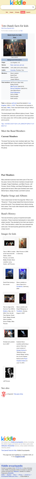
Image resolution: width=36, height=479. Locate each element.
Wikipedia (16, 471)
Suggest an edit (20, 456)
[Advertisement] (18, 18)
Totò (21, 30)
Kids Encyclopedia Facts (8, 28)
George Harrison (21, 350)
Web (7, 12)
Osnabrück (19, 286)
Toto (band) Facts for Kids (8, 450)
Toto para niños (18, 394)
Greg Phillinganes (15, 92)
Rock (11, 65)
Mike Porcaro (14, 86)
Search (33, 7)
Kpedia (23, 12)
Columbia (12, 70)
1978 (13, 105)
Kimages (17, 12)
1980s (8, 107)
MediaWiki (10, 473)
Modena (5, 311)
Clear (29, 7)
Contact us (27, 475)
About (14, 475)
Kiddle (3, 475)
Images (11, 12)
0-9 (6, 124)
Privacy (20, 475)
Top (2, 124)
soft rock (22, 65)
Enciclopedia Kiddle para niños (9, 476)
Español (28, 12)
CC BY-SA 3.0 (19, 468)
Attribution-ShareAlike (7, 446)
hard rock (16, 65)
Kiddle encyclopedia (17, 442)
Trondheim (19, 311)
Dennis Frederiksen (15, 88)
